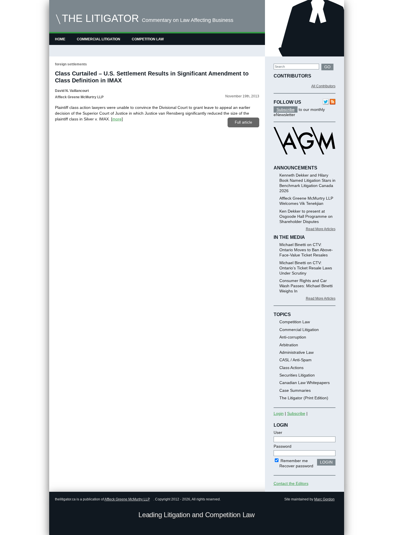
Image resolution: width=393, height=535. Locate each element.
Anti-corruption (292, 337)
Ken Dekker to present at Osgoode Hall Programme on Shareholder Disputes (306, 216)
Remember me (293, 460)
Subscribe (285, 109)
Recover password (296, 466)
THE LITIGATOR (100, 18)
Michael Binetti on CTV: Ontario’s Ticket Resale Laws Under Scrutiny (305, 267)
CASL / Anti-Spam (295, 360)
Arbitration (288, 345)
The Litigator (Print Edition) (303, 398)
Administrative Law (296, 352)
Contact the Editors (291, 483)
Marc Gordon (324, 499)
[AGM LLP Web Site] (304, 159)
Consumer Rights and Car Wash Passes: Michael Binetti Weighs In (306, 285)
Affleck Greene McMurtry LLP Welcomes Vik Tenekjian (306, 201)
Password (282, 446)
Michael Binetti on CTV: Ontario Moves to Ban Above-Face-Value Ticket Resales (306, 249)
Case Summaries (295, 390)
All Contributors (323, 86)
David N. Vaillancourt (72, 91)
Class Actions (291, 367)
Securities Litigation (297, 375)
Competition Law (148, 39)
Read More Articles (320, 229)
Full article (243, 122)
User (278, 432)
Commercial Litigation (98, 39)
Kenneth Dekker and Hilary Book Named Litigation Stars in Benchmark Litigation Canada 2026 (307, 183)
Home (60, 39)
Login (279, 413)
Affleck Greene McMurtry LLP (127, 499)
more (117, 119)
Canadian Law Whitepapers (304, 382)
